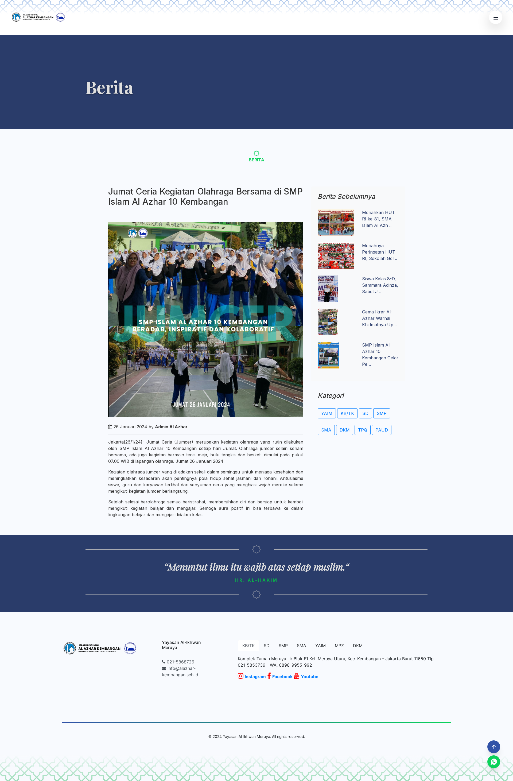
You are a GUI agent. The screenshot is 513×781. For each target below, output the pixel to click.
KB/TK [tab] (248, 645)
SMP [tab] (283, 645)
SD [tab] (267, 645)
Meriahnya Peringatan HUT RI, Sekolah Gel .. (379, 252)
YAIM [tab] (320, 645)
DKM (345, 430)
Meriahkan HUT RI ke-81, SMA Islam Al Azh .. (378, 219)
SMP (382, 413)
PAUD (381, 430)
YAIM (326, 413)
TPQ (362, 430)
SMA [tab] (301, 645)
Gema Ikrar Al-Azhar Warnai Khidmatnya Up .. (379, 318)
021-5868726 (179, 662)
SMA (326, 430)
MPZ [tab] (339, 645)
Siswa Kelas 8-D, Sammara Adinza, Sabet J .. (380, 285)
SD (365, 413)
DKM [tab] (358, 645)
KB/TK (347, 413)
